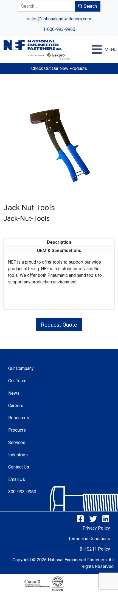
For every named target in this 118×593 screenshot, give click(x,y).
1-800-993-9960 (59, 29)
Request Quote (59, 324)
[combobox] (46, 6)
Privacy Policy (96, 528)
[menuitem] (52, 368)
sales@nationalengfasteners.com (59, 18)
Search (90, 6)
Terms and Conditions (89, 538)
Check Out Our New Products (59, 68)
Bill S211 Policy (95, 549)
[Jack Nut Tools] (59, 144)
